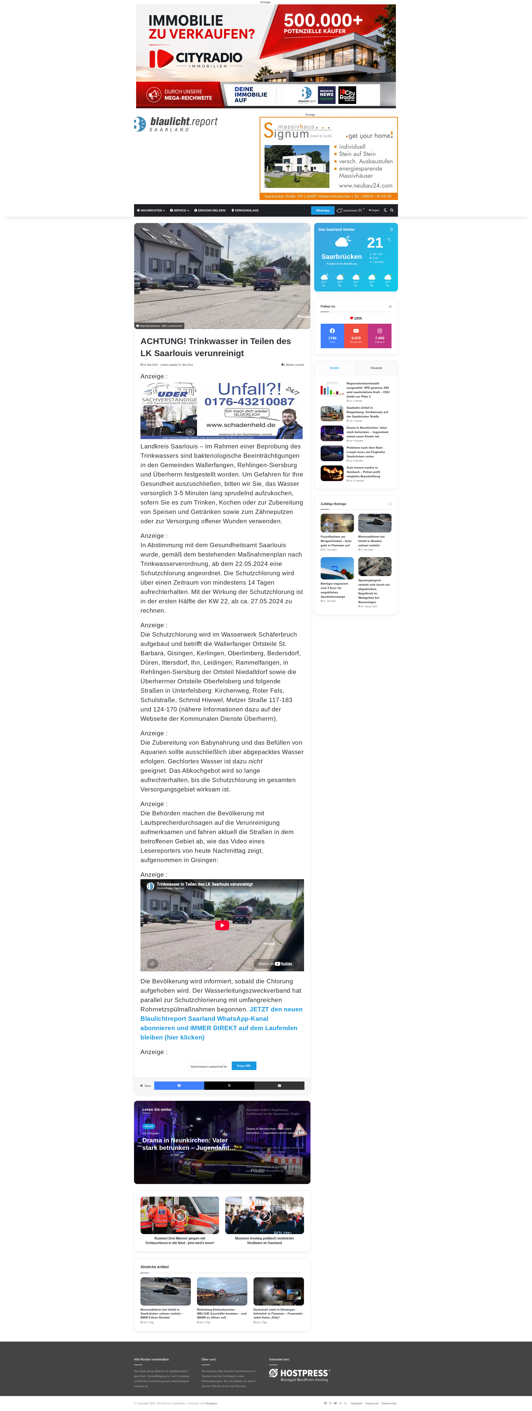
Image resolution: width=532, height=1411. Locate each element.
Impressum (372, 1403)
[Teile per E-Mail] (279, 1085)
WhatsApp (322, 210)
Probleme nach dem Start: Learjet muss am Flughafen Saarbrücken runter (366, 452)
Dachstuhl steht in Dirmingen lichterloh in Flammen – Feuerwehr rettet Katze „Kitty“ (278, 1313)
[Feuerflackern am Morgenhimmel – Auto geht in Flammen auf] (337, 523)
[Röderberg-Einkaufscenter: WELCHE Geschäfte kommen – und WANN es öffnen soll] (222, 1291)
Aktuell (149, 1127)
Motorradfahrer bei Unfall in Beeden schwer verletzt (371, 541)
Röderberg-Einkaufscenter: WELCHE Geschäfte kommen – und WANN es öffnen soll (222, 1313)
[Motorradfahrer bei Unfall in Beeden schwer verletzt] (375, 523)
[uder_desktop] (221, 436)
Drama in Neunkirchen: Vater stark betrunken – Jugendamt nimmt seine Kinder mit (367, 432)
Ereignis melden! (211, 210)
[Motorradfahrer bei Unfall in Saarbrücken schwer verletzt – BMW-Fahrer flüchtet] (165, 1291)
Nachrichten (151, 210)
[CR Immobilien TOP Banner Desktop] (266, 56)
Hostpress (211, 1403)
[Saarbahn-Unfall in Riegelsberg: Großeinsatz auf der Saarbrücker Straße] (332, 413)
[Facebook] (179, 1085)
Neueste (376, 368)
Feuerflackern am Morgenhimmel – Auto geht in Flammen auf (336, 541)
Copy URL (244, 1065)
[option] (222, 1142)
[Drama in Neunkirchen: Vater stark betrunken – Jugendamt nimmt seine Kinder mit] (332, 433)
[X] (229, 1085)
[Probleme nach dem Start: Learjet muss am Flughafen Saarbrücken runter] (332, 453)
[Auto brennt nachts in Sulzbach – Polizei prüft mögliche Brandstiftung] (332, 473)
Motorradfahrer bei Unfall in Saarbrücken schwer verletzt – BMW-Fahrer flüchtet (161, 1313)
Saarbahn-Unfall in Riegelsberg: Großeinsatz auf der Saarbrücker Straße (367, 412)
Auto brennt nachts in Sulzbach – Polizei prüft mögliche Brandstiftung (188, 1148)
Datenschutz (389, 1403)
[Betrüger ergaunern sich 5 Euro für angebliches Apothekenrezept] (337, 568)
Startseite (356, 1403)
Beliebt (334, 368)
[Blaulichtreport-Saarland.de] (176, 124)
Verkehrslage (246, 210)
